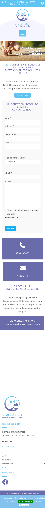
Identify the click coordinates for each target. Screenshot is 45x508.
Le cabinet (6, 460)
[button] (22, 33)
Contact (5, 467)
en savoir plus (12, 217)
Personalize (24, 505)
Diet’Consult (23, 276)
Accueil (5, 456)
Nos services (7, 463)
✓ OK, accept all (25, 501)
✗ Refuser (38, 501)
